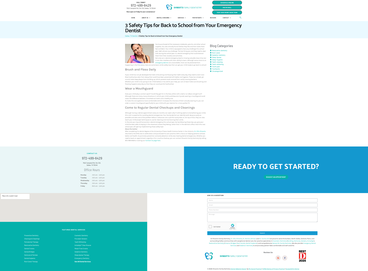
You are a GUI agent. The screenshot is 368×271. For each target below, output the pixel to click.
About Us (145, 18)
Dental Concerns (163, 18)
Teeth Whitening (80, 242)
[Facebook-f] (284, 257)
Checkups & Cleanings (32, 239)
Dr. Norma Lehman (249, 239)
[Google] (278, 257)
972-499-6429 (141, 5)
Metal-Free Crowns (81, 248)
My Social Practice (255, 269)
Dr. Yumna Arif (264, 239)
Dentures (297, 241)
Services (181, 18)
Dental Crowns (29, 248)
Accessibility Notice (292, 269)
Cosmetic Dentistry (81, 235)
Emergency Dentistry (82, 258)
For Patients (197, 18)
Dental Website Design (238, 269)
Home (133, 18)
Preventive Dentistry (31, 235)
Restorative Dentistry (31, 245)
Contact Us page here (152, 140)
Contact (226, 18)
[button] (227, 12)
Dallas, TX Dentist (131, 36)
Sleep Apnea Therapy (82, 255)
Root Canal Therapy (31, 261)
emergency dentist (161, 63)
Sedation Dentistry (81, 252)
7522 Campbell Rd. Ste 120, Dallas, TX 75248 (141, 8)
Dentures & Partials (31, 255)
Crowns (227, 243)
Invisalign (310, 241)
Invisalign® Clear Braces (83, 245)
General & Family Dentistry (281, 243)
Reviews (213, 18)
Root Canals (241, 243)
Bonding (290, 241)
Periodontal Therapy (31, 242)
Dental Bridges (29, 252)
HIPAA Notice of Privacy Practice (274, 269)
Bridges (233, 243)
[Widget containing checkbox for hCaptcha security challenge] (221, 226)
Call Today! (141, 2)
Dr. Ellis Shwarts (200, 131)
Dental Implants (29, 258)
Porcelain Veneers (81, 239)
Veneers (303, 241)
